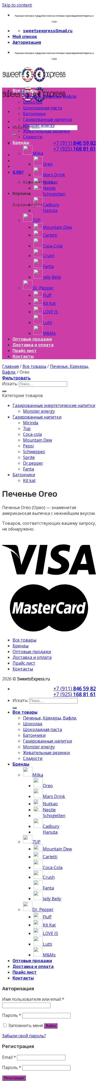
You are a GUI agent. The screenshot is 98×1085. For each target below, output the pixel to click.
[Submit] (15, 135)
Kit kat (29, 480)
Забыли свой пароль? (24, 1036)
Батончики (24, 475)
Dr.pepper (33, 463)
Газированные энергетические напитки (54, 405)
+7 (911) (74, 142)
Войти (50, 1026)
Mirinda (30, 423)
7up (27, 428)
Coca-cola (32, 434)
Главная (10, 366)
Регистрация (14, 1078)
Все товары (34, 366)
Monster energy (39, 411)
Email (9, 1057)
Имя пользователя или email (33, 999)
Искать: (20, 127)
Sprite (29, 457)
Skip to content (17, 5)
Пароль (11, 1015)
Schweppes (34, 451)
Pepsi (28, 446)
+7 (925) (74, 148)
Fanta (28, 469)
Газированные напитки (37, 417)
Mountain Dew (37, 440)
